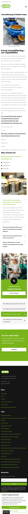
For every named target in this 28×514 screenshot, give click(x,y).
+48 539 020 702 (14, 289)
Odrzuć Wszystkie (14, 511)
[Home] (5, 372)
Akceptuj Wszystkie (14, 507)
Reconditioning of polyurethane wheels (13, 309)
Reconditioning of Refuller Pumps (12, 314)
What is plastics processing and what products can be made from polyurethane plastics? (12, 202)
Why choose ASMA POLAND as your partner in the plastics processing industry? (12, 229)
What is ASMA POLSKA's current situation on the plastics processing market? (13, 244)
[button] (2, 32)
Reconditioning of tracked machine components (12, 320)
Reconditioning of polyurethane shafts (13, 304)
